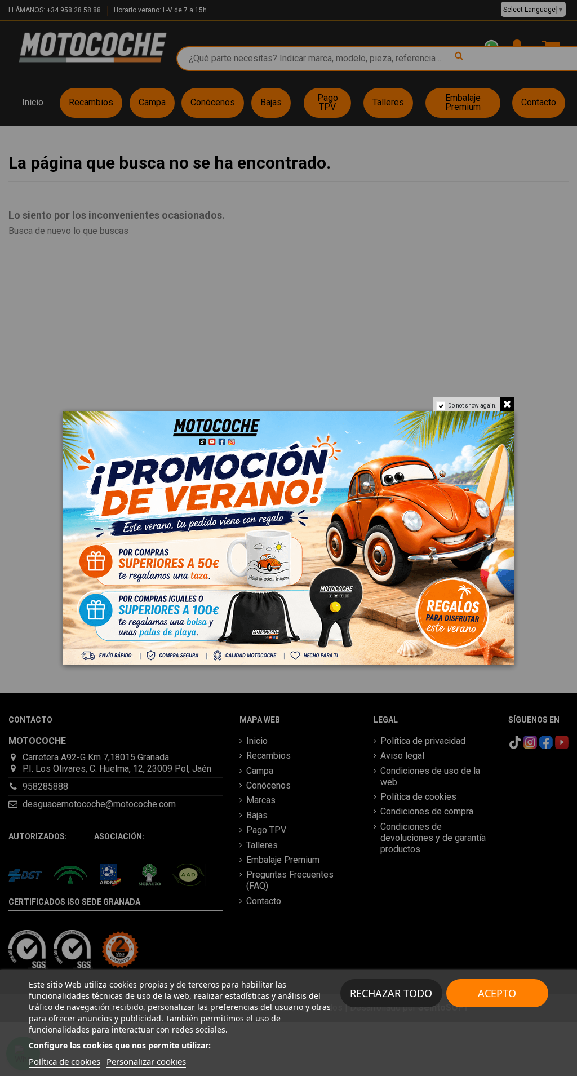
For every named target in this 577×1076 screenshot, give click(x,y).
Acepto (497, 993)
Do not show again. (472, 405)
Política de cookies (64, 1061)
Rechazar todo (391, 993)
